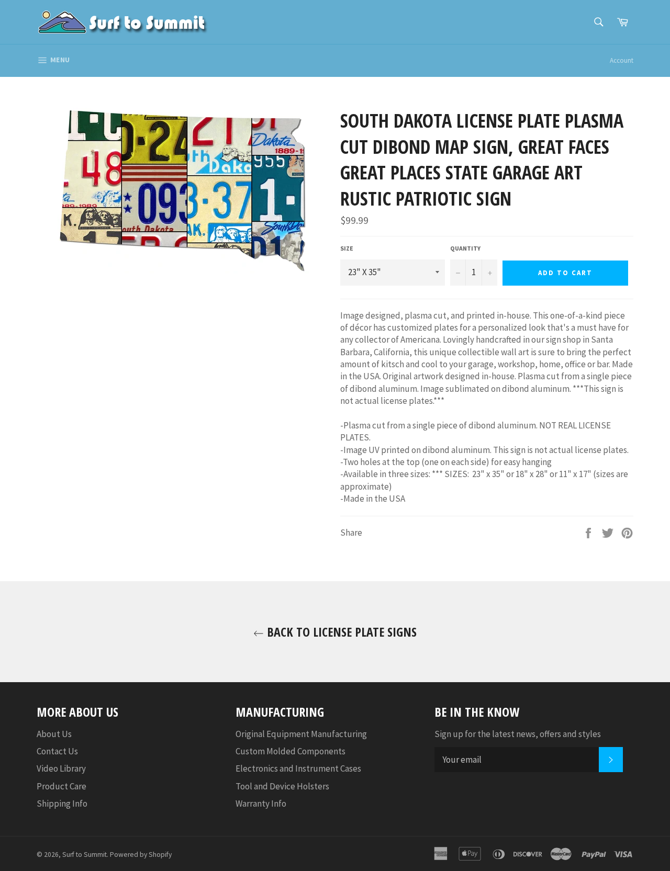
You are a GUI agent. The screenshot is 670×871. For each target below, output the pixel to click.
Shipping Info (62, 803)
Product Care (61, 786)
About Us (54, 734)
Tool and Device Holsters (282, 786)
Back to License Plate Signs (340, 631)
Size (346, 248)
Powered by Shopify (141, 854)
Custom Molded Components (290, 751)
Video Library (61, 768)
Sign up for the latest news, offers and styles (517, 734)
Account (621, 60)
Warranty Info (261, 803)
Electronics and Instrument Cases (298, 768)
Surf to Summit (84, 854)
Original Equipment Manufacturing (301, 734)
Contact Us (57, 751)
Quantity (465, 248)
